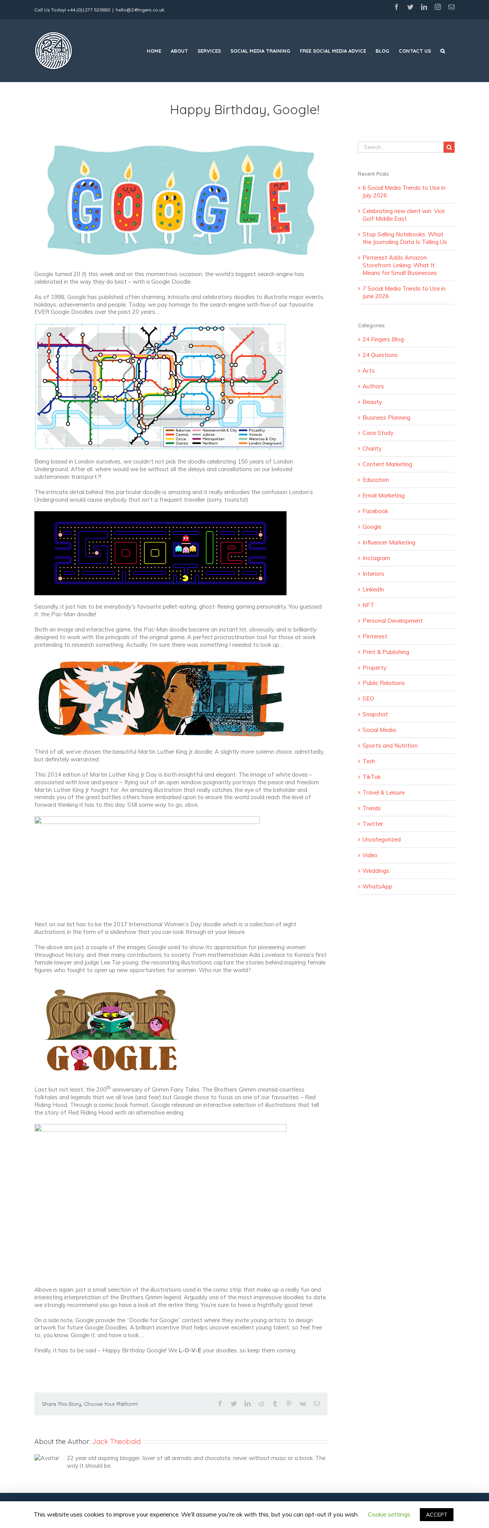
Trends (372, 808)
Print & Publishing (386, 652)
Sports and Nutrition (390, 745)
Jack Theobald (116, 1441)
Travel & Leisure (384, 792)
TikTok (372, 776)
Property (375, 667)
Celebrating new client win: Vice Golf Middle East (404, 214)
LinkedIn (373, 589)
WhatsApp (377, 886)
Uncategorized (382, 839)
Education (376, 479)
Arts (369, 370)
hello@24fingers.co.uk (140, 10)
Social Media (379, 729)
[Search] (442, 51)
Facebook (375, 511)
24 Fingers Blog (383, 339)
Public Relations (384, 682)
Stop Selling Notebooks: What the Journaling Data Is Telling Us (405, 238)
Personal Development (393, 620)
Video (370, 855)
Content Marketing (387, 464)
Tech (369, 761)
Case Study (378, 432)
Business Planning (386, 417)
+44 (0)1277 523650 (88, 10)
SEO (368, 698)
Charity (372, 448)
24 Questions (380, 355)
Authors (373, 386)
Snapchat (375, 714)
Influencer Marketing (389, 542)
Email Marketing (384, 495)
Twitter (373, 823)
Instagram (376, 558)
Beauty (372, 401)
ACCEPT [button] (436, 1514)
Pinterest (375, 636)
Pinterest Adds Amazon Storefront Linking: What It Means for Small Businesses (400, 265)
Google (372, 526)
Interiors (373, 573)
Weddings (376, 870)
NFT (368, 605)
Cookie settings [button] (389, 1514)
